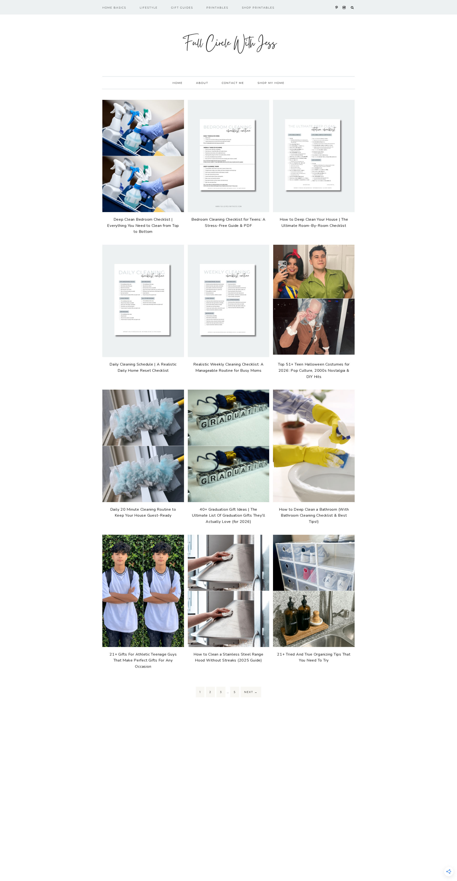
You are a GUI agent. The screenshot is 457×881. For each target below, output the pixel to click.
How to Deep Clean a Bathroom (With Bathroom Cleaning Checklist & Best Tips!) (314, 515)
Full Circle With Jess (228, 43)
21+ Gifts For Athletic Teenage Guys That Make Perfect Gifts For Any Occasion (143, 660)
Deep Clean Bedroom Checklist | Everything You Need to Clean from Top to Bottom (143, 225)
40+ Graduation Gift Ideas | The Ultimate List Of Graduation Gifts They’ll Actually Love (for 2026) (228, 515)
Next (251, 692)
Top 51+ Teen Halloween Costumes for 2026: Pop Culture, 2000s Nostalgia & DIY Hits (314, 370)
